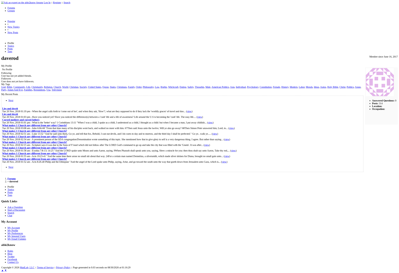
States (113, 87)
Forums (11, 8)
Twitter (10, 256)
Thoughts (199, 87)
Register (57, 2)
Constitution (266, 87)
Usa (48, 90)
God (3, 87)
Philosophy (148, 87)
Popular (11, 21)
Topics (10, 46)
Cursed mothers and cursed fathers (20, 119)
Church (57, 87)
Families (28, 90)
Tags (9, 51)
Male (207, 87)
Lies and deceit (10, 108)
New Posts (12, 32)
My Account (13, 227)
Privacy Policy (63, 267)
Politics (350, 87)
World (65, 87)
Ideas (316, 87)
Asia (232, 87)
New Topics (13, 27)
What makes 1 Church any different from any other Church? (34, 125)
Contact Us (13, 262)
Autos (323, 87)
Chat (9, 215)
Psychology (252, 87)
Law (157, 87)
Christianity (37, 87)
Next (10, 100)
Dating (183, 87)
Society (83, 87)
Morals (309, 87)
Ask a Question (15, 207)
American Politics (220, 87)
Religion (48, 87)
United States (94, 87)
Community (19, 87)
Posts (10, 48)
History (284, 87)
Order (139, 87)
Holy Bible (332, 87)
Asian (358, 87)
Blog (9, 253)
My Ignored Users (16, 236)
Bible (9, 87)
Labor (302, 87)
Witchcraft (173, 87)
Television (57, 90)
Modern (294, 87)
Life (28, 87)
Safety (190, 87)
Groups (11, 10)
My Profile (12, 230)
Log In (47, 2)
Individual (241, 87)
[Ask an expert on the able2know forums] (22, 2)
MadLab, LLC (27, 267)
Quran (105, 87)
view (189, 111)
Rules (10, 251)
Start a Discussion (16, 210)
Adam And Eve (15, 90)
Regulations (39, 90)
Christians (122, 87)
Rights (164, 87)
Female (276, 87)
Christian (74, 87)
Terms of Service (45, 267)
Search (67, 2)
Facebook (12, 259)
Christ (342, 87)
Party (3, 90)
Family (131, 87)
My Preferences (15, 233)
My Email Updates (16, 239)
